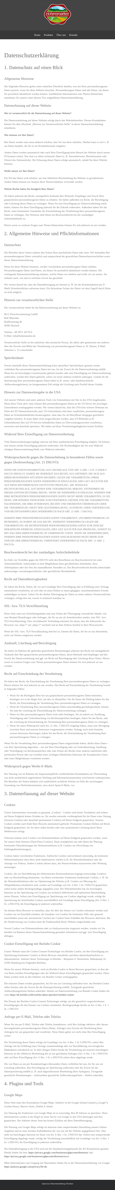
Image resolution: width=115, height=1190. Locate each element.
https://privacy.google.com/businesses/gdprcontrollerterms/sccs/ (36, 1156)
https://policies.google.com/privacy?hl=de (25, 1166)
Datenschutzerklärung (57, 1184)
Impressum (45, 1184)
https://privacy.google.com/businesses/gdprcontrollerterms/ (58, 1152)
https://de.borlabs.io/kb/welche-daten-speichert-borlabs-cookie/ (42, 994)
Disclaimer (69, 1184)
